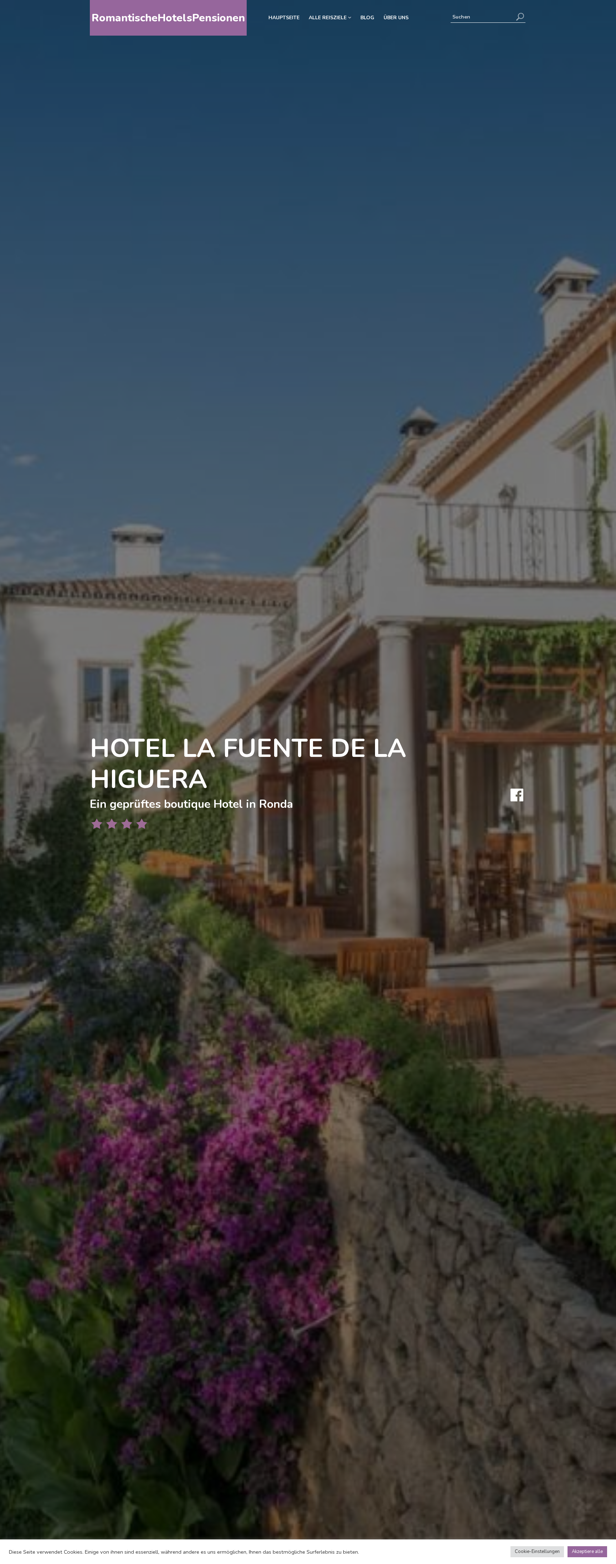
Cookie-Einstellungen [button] (537, 1551)
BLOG (367, 17)
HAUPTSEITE (283, 17)
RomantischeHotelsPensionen (168, 18)
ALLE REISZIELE (328, 17)
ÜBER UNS (396, 17)
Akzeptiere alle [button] (587, 1551)
